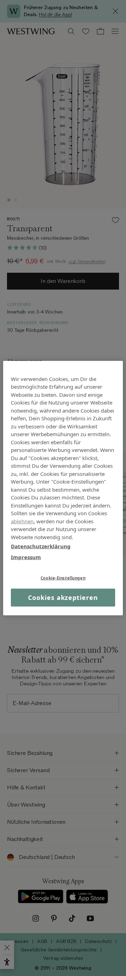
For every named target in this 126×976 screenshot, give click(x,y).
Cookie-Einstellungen (63, 578)
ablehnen (22, 520)
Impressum (26, 556)
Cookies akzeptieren (63, 597)
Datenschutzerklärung (41, 546)
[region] (63, 488)
